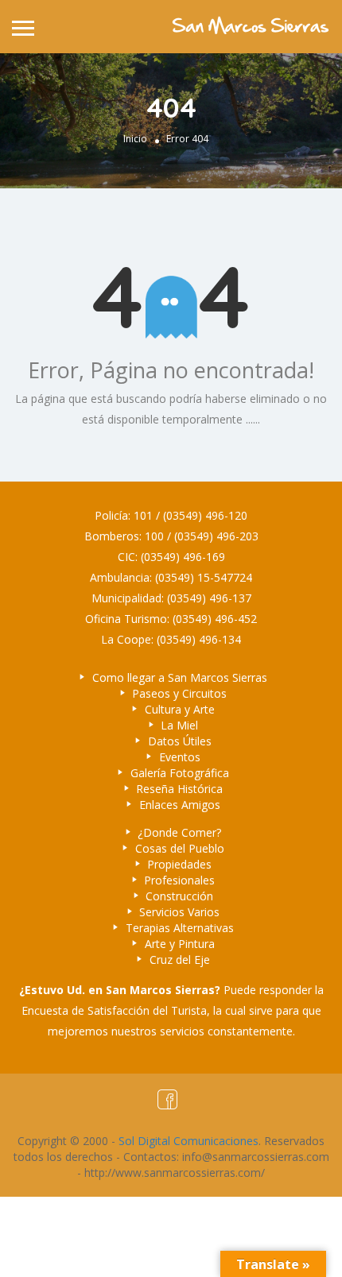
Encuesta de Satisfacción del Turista (114, 1010)
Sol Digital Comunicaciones (188, 1140)
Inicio (135, 138)
